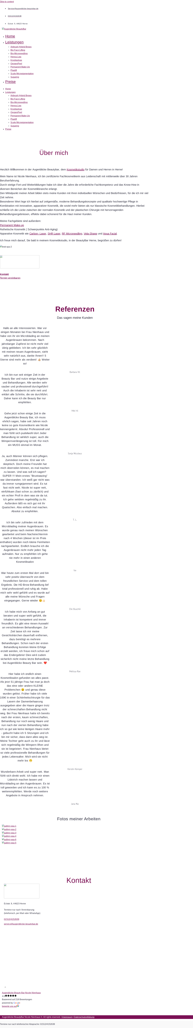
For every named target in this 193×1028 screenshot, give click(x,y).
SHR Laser (54, 233)
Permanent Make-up (12, 225)
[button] (61, 42)
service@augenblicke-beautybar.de (21, 924)
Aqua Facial (110, 233)
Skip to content (7, 2)
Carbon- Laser (37, 233)
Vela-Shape (90, 233)
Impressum (67, 1017)
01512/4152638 (11, 919)
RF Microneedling (72, 233)
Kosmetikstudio (75, 169)
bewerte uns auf (9, 1006)
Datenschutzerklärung (84, 1017)
